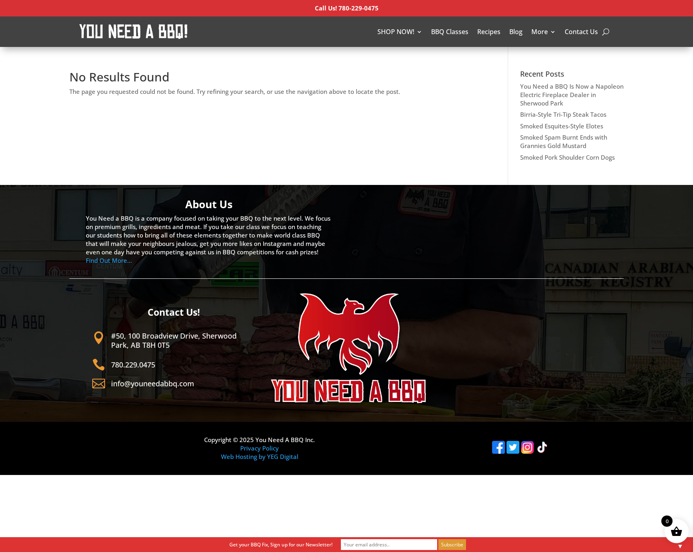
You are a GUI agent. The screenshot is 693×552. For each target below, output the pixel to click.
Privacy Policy (259, 448)
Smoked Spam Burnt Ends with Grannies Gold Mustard (563, 141)
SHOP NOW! (395, 31)
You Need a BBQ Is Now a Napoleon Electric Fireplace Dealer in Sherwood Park (572, 94)
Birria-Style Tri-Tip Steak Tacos (563, 114)
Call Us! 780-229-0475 (347, 8)
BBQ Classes (449, 31)
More (539, 31)
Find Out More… (109, 260)
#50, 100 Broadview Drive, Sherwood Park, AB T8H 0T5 (174, 340)
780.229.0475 (133, 364)
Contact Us (581, 31)
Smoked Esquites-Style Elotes (561, 126)
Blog (516, 31)
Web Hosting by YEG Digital (259, 457)
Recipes (488, 31)
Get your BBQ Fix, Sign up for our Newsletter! (280, 544)
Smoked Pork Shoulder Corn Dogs (567, 157)
